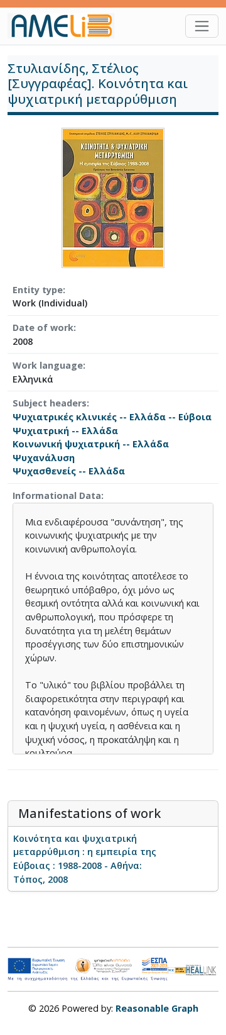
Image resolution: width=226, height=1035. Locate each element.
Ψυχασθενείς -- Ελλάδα (69, 471)
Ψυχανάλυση (44, 458)
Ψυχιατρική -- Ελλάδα (65, 431)
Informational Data (57, 495)
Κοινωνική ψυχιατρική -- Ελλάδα (91, 444)
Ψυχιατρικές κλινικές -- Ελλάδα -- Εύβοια (112, 417)
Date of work (43, 327)
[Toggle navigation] (201, 26)
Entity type (38, 290)
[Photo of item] (113, 197)
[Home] (66, 25)
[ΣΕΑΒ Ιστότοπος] (202, 969)
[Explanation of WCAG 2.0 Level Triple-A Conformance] (177, 969)
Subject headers (50, 403)
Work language (48, 365)
